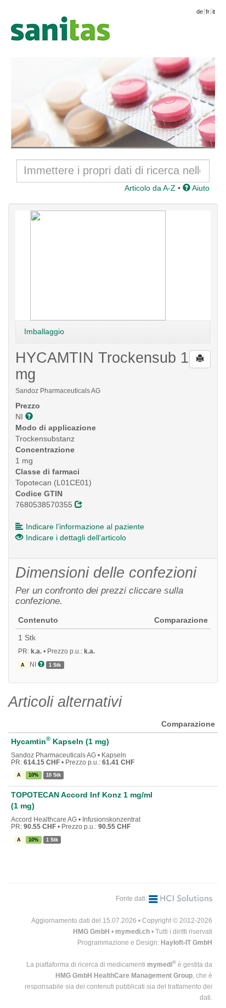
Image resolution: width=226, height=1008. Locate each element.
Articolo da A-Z (150, 188)
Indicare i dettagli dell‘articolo (76, 537)
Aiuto (200, 188)
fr (208, 11)
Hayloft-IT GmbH (186, 942)
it (213, 11)
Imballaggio (44, 331)
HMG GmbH (91, 931)
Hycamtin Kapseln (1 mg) (60, 741)
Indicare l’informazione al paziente (85, 526)
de (199, 11)
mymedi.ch (132, 931)
